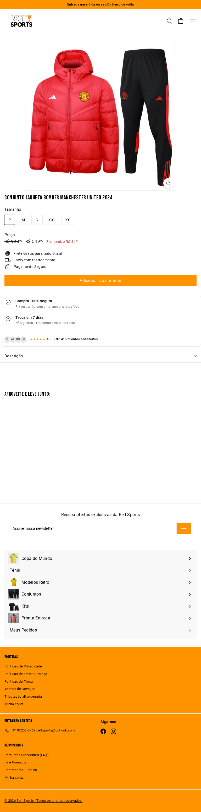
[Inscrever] (184, 528)
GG (52, 220)
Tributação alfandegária (23, 696)
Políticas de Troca (18, 681)
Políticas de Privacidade (23, 666)
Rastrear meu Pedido (20, 770)
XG (68, 220)
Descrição (13, 356)
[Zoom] (168, 183)
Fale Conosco (15, 762)
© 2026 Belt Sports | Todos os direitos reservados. (43, 801)
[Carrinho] (181, 21)
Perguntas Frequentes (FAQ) (26, 755)
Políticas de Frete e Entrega (25, 674)
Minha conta (14, 704)
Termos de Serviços (19, 689)
